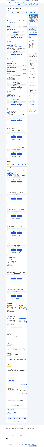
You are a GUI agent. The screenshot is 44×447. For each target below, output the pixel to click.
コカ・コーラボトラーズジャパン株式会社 (12, 354)
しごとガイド (15, 435)
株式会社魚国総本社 (10, 305)
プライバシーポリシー (11, 444)
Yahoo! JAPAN (27, 0)
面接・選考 (31, 12)
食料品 (15, 428)
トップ (8, 12)
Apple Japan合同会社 (23, 318)
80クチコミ (13, 9)
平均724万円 (17, 9)
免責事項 (26, 444)
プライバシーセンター (15, 444)
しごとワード (18, 435)
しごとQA (29, 4)
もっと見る (36, 53)
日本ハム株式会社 (21, 305)
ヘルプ (29, 0)
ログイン (16, 2)
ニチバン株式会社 (9, 259)
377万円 (34, 95)
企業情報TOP (12, 428)
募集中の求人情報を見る (11, 265)
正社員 (12, 20)
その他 (16, 20)
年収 (23, 12)
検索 (37, 0)
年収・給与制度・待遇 (12, 29)
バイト (14, 20)
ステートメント (22, 444)
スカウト (34, 4)
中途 (14, 22)
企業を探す (26, 4)
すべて (10, 20)
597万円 (34, 102)
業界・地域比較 (35, 12)
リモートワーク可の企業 (11, 10)
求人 (13, 12)
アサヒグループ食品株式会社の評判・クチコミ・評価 (11, 28)
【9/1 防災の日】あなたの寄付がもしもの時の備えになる (11, 0)
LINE (9, 438)
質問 (26, 12)
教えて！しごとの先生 (8, 435)
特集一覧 (31, 4)
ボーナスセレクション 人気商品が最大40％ (21, 2)
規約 (19, 444)
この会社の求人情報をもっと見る (23, 373)
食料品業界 (8, 10)
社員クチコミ (18, 12)
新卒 (12, 22)
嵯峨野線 (36, 0)
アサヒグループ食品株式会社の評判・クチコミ (20, 428)
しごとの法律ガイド (12, 435)
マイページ (37, 4)
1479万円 (34, 79)
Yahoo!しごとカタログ (9, 428)
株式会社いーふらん (11, 318)
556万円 (34, 111)
